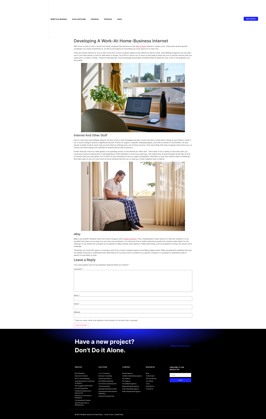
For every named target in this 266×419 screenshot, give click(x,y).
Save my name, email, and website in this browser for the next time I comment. (107, 320)
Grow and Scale (79, 19)
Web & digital (141, 46)
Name (77, 295)
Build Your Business (59, 19)
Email (76, 304)
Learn (119, 19)
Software (108, 19)
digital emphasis (130, 239)
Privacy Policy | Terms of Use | (104, 414)
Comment (78, 269)
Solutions (95, 19)
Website (77, 312)
